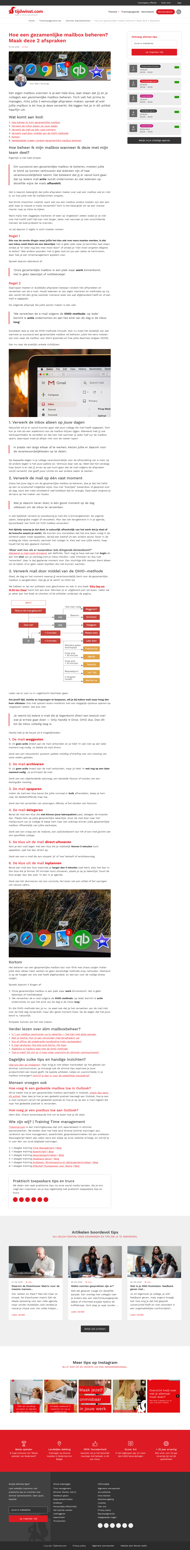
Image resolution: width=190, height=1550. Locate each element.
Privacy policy (104, 1510)
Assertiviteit (39, 1151)
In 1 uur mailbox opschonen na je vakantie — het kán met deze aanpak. (54, 1034)
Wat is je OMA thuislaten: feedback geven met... (151, 1288)
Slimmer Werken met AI (64, 1492)
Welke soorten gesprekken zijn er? (92, 1286)
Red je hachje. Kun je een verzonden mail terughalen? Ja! (45, 1037)
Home (32, 20)
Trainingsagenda (130, 11)
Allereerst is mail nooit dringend (28, 553)
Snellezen (57, 1503)
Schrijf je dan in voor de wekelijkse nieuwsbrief (60, 1075)
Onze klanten (104, 1496)
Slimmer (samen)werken (78, 20)
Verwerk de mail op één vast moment (34, 129)
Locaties (102, 1503)
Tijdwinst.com (17, 1127)
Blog (58, 1147)
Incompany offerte (147, 3)
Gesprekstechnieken (44, 1155)
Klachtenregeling (106, 1499)
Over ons (165, 3)
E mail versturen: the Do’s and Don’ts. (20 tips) (39, 1045)
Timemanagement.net (50, 20)
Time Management (43, 1147)
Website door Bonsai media (134, 1546)
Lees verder (18, 1314)
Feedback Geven (42, 1158)
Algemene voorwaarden (109, 1488)
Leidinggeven (59, 1514)
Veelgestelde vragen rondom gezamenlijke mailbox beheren (47, 140)
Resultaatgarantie (106, 1514)
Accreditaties (104, 1492)
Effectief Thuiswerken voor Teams (52, 1166)
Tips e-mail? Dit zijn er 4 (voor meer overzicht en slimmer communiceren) (55, 1052)
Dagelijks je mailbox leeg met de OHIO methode (40, 1048)
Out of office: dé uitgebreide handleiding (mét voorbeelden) (47, 1041)
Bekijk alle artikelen (95, 1329)
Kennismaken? (165, 12)
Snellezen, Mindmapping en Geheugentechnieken (61, 1162)
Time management (62, 1488)
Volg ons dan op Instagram (24, 1064)
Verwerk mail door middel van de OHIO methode (40, 133)
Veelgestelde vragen (107, 1517)
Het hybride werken (62, 1510)
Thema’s (112, 11)
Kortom (16, 136)
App (179, 3)
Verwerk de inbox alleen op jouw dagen (35, 126)
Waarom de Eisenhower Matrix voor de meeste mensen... (36, 1288)
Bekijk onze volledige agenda (154, 140)
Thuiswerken (59, 1521)
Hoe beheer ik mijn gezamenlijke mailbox (36, 122)
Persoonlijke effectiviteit (65, 1506)
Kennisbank (147, 11)
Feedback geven (61, 1496)
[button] (26, 1396)
